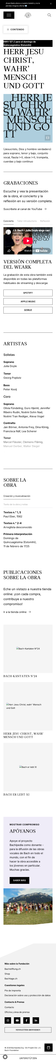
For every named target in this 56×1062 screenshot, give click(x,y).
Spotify (28, 292)
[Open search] (49, 15)
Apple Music (28, 301)
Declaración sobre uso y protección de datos (28, 995)
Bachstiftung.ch (13, 969)
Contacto (9, 1007)
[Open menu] (8, 15)
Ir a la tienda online (15, 611)
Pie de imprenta (13, 990)
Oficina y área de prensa (17, 1012)
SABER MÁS (19, 880)
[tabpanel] (28, 270)
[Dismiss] (52, 3)
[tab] (8, 221)
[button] (5, 1057)
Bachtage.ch (11, 978)
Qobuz (28, 310)
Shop (7, 973)
